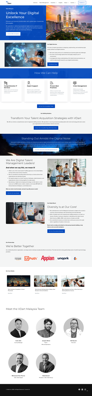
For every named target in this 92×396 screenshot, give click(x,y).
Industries (53, 2)
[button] (82, 2)
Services (35, 2)
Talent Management (44, 2)
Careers (72, 2)
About (65, 2)
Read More (10, 293)
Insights (60, 2)
